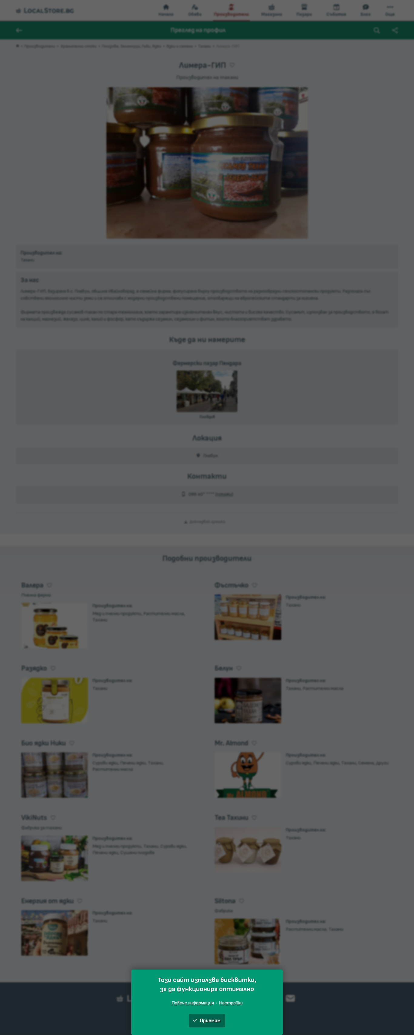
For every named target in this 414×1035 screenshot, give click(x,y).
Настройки (231, 1003)
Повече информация (193, 1003)
